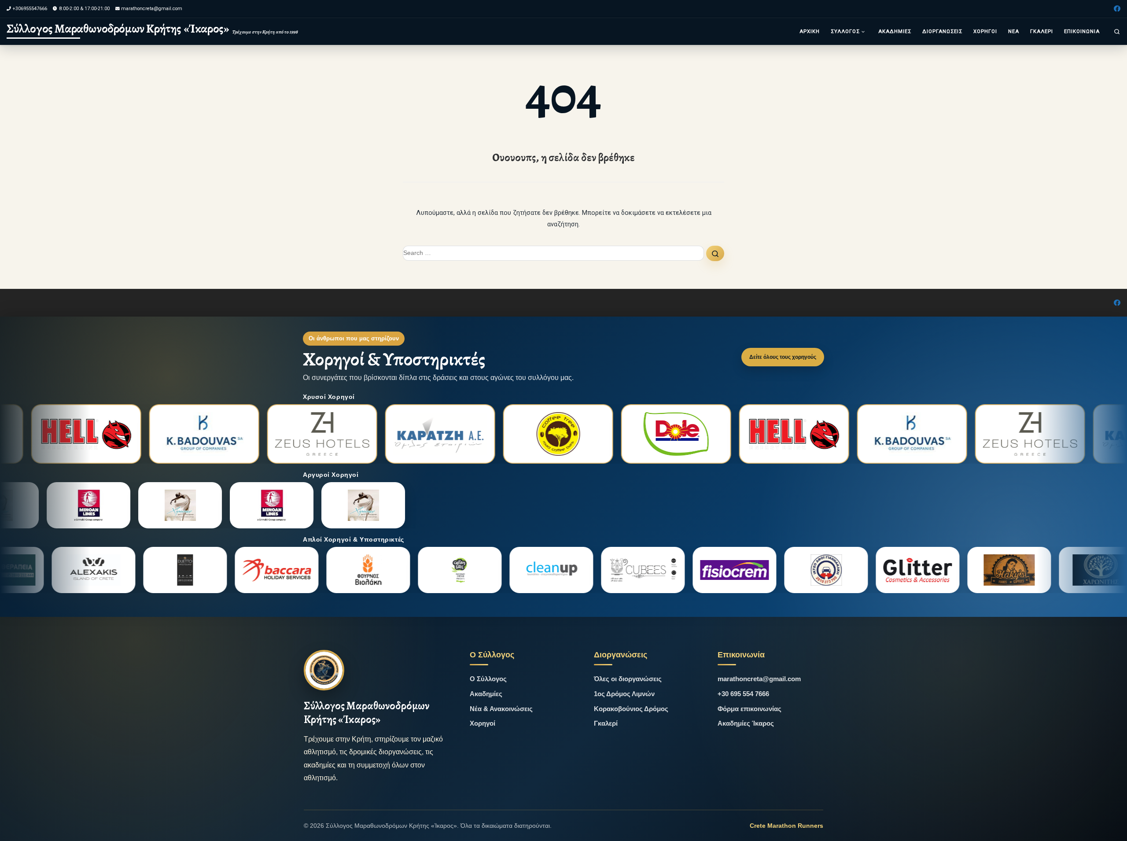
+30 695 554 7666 (743, 693)
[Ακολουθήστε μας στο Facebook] (1117, 9)
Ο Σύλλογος (488, 678)
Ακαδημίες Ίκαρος (746, 723)
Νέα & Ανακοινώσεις (501, 708)
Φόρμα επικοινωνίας (749, 708)
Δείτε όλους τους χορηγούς (782, 357)
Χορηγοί (482, 723)
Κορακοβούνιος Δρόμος (631, 708)
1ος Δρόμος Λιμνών (624, 693)
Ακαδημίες (486, 693)
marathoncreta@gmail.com (759, 678)
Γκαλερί (606, 723)
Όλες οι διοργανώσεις (628, 678)
